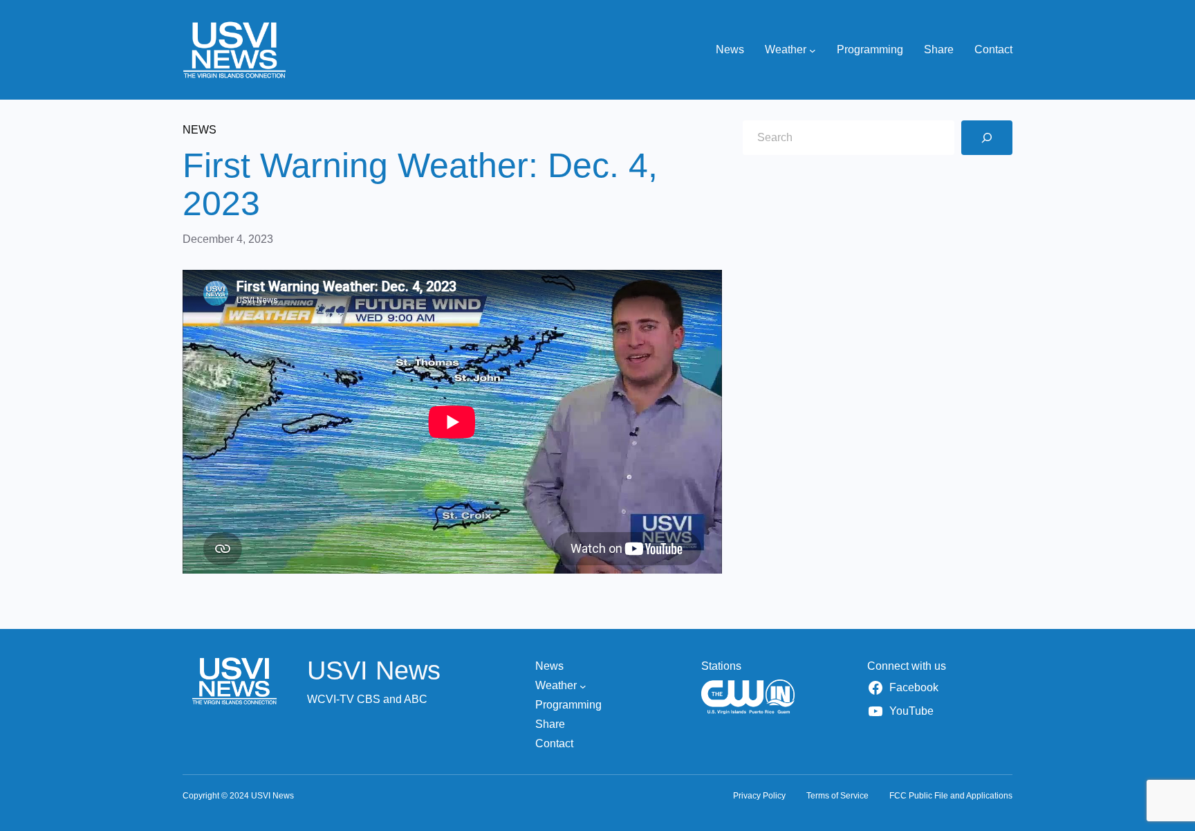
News (199, 130)
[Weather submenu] (812, 49)
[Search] (986, 137)
